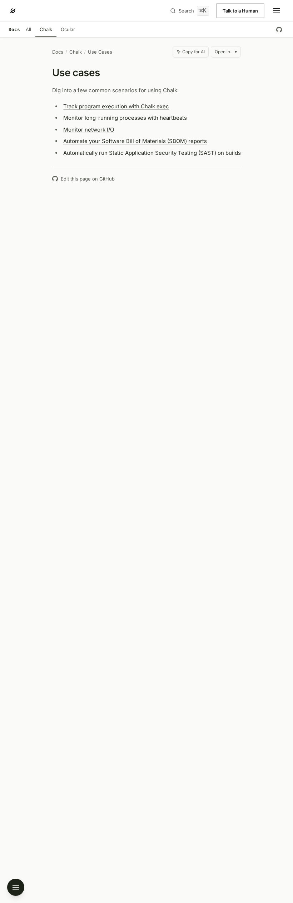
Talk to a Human (240, 11)
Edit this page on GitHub (88, 179)
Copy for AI (193, 51)
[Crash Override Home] (13, 10)
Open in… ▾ (226, 51)
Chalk (46, 29)
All (28, 29)
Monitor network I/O (88, 129)
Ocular (68, 29)
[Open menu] (276, 11)
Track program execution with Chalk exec (116, 106)
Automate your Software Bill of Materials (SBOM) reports (135, 141)
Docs (57, 52)
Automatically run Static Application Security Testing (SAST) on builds (152, 152)
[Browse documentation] (15, 887)
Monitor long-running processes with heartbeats (125, 117)
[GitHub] (279, 29)
